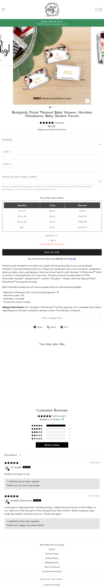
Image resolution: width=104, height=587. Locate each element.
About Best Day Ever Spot (52, 544)
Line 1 (7, 151)
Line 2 (7, 164)
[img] (11, 462)
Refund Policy (52, 558)
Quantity (52, 235)
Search (52, 549)
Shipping (41, 129)
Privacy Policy (52, 553)
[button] (47, 122)
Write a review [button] (52, 445)
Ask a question (52, 318)
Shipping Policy (52, 562)
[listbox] (52, 144)
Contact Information (52, 571)
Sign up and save (51, 579)
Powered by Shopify (52, 585)
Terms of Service (52, 567)
